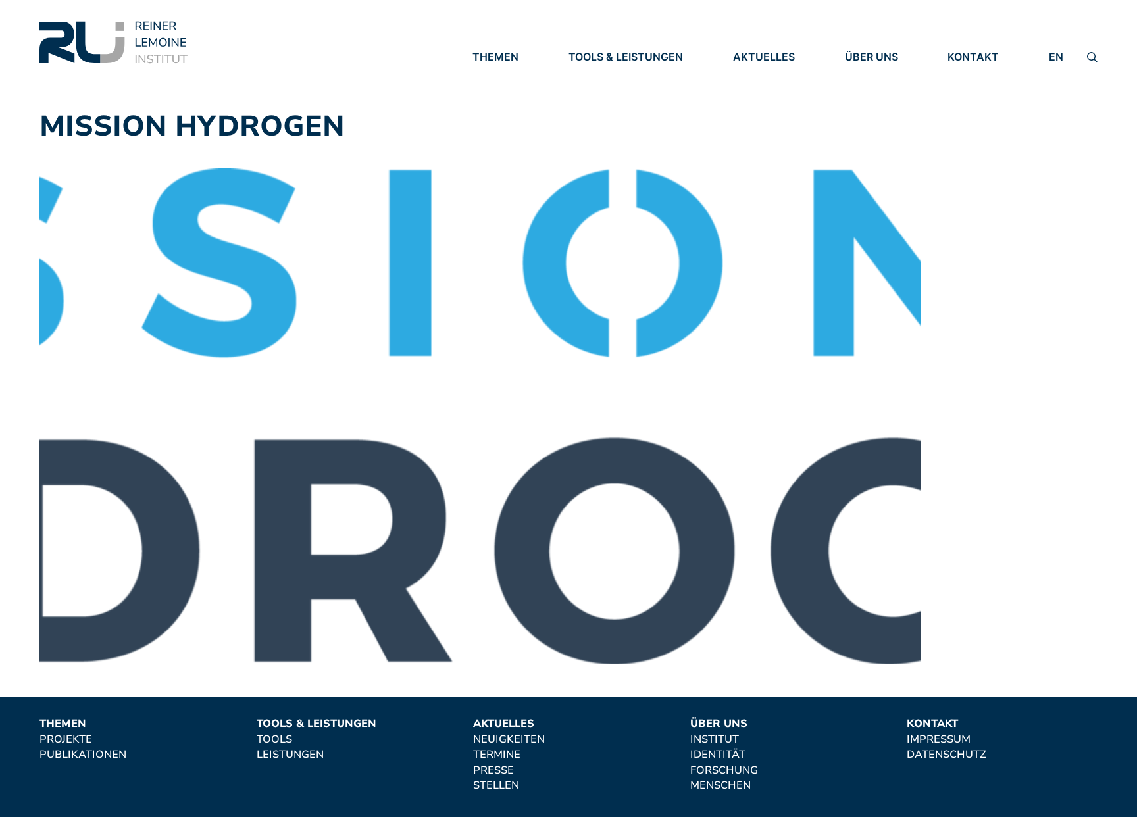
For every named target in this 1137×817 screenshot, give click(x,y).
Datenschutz (987, 94)
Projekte (498, 75)
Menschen (875, 130)
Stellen (756, 130)
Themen (495, 56)
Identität (872, 94)
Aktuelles (764, 56)
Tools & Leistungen (625, 56)
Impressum (979, 75)
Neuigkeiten (769, 75)
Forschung (879, 112)
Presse (753, 112)
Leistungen (602, 94)
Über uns (871, 56)
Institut (869, 75)
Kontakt (973, 56)
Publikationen (515, 94)
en (1056, 56)
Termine (756, 94)
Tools (586, 75)
